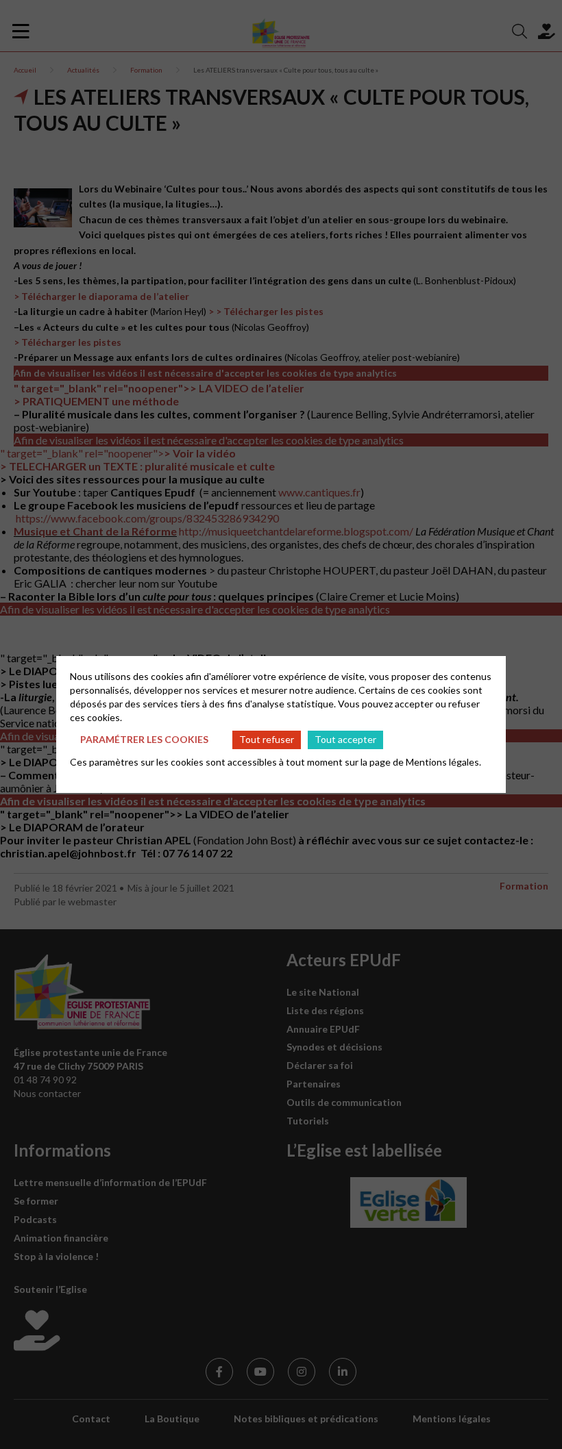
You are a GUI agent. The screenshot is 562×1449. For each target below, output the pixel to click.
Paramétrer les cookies (144, 739)
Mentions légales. (443, 762)
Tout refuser (266, 739)
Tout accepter (345, 739)
